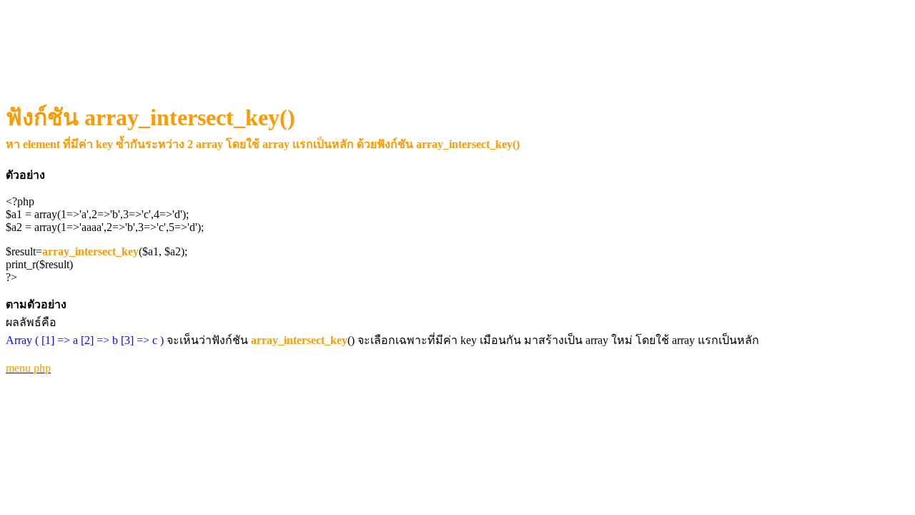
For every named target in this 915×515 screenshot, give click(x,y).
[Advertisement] (268, 40)
